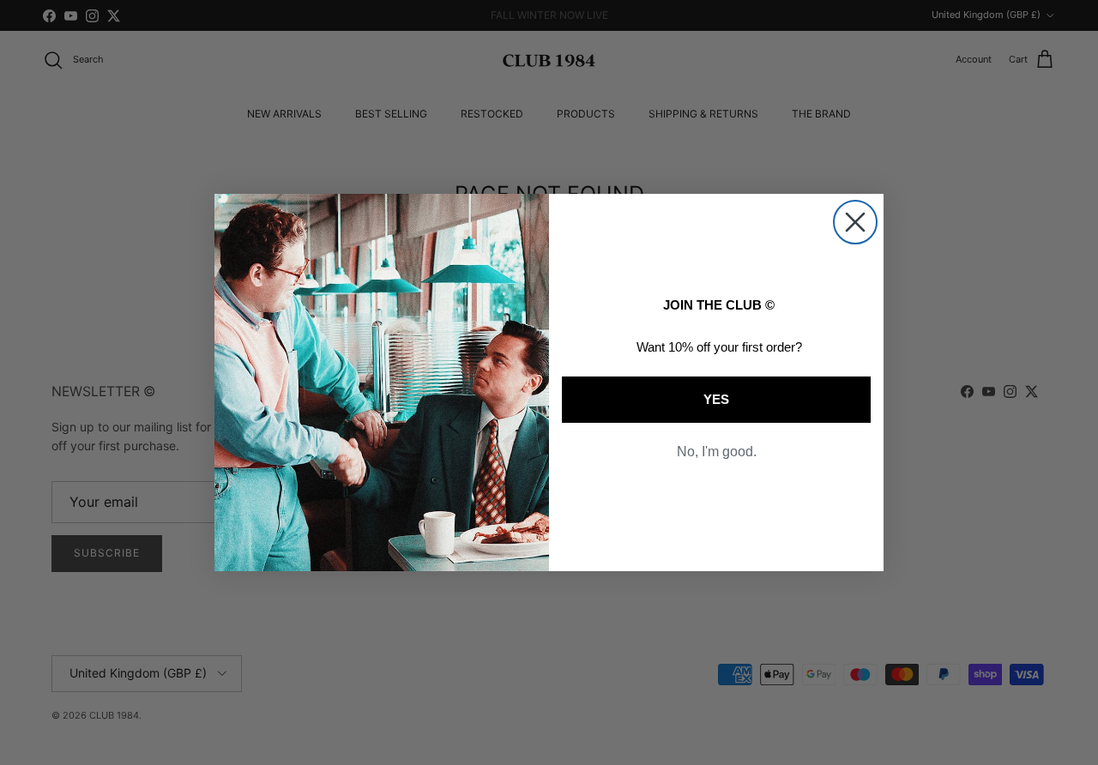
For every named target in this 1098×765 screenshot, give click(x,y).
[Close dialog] (855, 222)
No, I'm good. (717, 451)
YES (716, 399)
